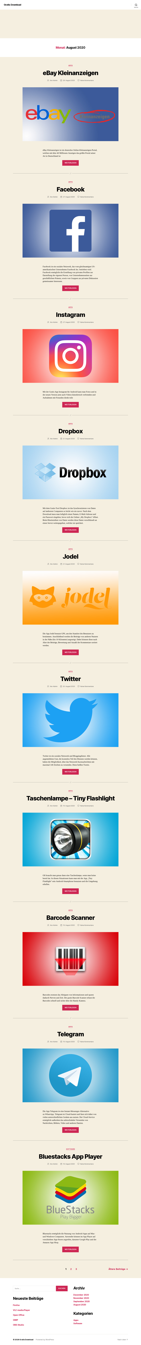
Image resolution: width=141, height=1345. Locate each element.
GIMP (15, 1320)
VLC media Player (21, 1310)
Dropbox (70, 431)
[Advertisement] (70, 24)
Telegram (70, 1034)
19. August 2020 (69, 806)
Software (70, 1149)
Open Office (18, 1315)
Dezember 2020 (81, 1295)
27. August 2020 (69, 197)
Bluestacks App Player (70, 1156)
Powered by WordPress (45, 1340)
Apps (70, 65)
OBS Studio (18, 1325)
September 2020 (81, 1301)
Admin (55, 80)
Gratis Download (12, 5)
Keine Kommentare (87, 80)
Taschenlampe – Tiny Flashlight (70, 798)
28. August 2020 (69, 80)
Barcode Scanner (70, 917)
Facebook (70, 189)
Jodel (70, 556)
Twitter (70, 678)
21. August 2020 (69, 439)
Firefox (16, 1305)
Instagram (70, 314)
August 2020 (79, 1305)
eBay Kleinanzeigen (70, 72)
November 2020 (81, 1298)
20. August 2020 (69, 686)
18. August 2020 (69, 1164)
